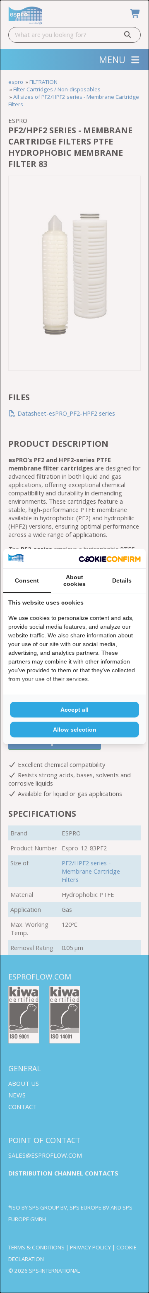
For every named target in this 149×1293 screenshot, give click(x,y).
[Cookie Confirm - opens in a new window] (110, 558)
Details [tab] (122, 580)
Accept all (74, 709)
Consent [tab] (27, 580)
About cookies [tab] (74, 580)
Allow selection (74, 729)
